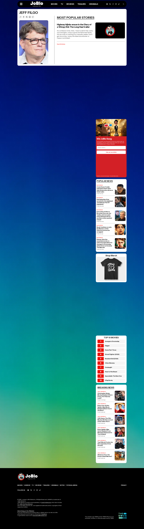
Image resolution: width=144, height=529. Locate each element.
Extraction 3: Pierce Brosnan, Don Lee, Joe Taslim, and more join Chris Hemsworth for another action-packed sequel (104, 215)
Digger (107, 345)
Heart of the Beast (111, 371)
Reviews (70, 4)
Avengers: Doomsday (112, 341)
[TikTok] (119, 4)
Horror (27, 485)
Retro (62, 485)
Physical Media (71, 485)
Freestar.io (44, 514)
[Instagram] (116, 4)
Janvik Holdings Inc (46, 502)
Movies (54, 4)
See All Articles (61, 44)
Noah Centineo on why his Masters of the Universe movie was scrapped (104, 229)
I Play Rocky (109, 380)
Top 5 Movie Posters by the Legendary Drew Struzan (105, 443)
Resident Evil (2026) (111, 358)
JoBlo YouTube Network (26, 504)
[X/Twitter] (110, 4)
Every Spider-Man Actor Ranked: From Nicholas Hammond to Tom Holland (105, 432)
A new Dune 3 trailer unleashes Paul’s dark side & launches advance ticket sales (105, 189)
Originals (93, 4)
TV (62, 4)
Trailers (82, 4)
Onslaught (108, 367)
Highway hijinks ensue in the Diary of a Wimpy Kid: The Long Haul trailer (74, 25)
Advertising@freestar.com (40, 515)
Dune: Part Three (110, 350)
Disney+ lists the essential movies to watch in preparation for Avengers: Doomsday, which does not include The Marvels (104, 243)
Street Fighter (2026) (112, 354)
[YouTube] (107, 4)
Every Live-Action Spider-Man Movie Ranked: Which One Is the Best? (105, 408)
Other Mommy (110, 363)
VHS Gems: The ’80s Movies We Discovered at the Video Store (105, 419)
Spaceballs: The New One (113, 376)
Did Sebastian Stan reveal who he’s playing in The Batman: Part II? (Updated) (105, 202)
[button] (21, 4)
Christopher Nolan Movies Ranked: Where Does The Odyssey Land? (105, 396)
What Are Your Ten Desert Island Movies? (105, 455)
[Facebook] (113, 4)
